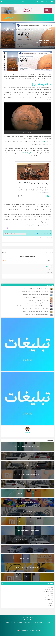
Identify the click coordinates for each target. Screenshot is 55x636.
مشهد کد (17, 630)
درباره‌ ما (17, 2)
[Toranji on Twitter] (30, 619)
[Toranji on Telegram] (25, 619)
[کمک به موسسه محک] (27, 10)
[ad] (27, 344)
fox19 (6, 228)
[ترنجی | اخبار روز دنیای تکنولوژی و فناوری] (52, 2)
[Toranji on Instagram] (27, 619)
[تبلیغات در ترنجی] (27, 17)
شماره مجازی (50, 605)
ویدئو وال (51, 603)
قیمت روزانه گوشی (49, 587)
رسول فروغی (42, 40)
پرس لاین (51, 601)
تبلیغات (22, 2)
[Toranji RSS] (22, 619)
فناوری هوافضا (38, 42)
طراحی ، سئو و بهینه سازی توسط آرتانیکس (30, 630)
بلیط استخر (50, 595)
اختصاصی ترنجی (29, 2)
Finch (46, 266)
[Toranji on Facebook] (33, 619)
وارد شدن (4, 252)
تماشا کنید (42, 2)
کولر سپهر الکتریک (49, 599)
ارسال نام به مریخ (46, 240)
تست (37, 2)
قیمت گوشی (50, 593)
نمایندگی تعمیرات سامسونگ (47, 591)
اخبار (47, 2)
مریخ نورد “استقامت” (28, 153)
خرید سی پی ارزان (49, 597)
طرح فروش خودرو (49, 589)
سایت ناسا (43, 141)
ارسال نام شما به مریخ (39, 240)
